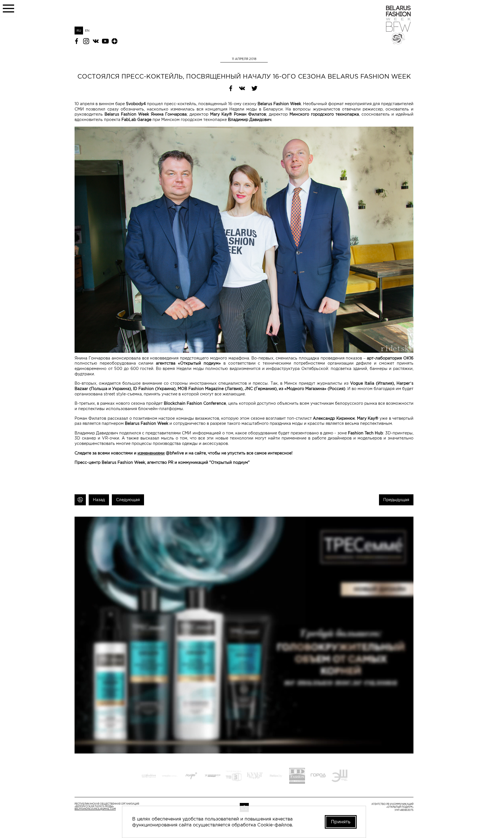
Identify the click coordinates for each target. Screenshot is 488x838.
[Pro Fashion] (149, 776)
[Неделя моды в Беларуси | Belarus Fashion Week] (398, 42)
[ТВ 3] (233, 776)
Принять (340, 821)
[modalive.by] (191, 776)
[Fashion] (297, 776)
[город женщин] (318, 776)
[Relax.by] (276, 776)
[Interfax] (170, 776)
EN (87, 30)
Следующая (128, 499)
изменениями (151, 453)
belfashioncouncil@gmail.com (95, 809)
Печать (80, 499)
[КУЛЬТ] (255, 776)
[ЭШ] (339, 776)
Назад (99, 499)
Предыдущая (396, 499)
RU (79, 30)
